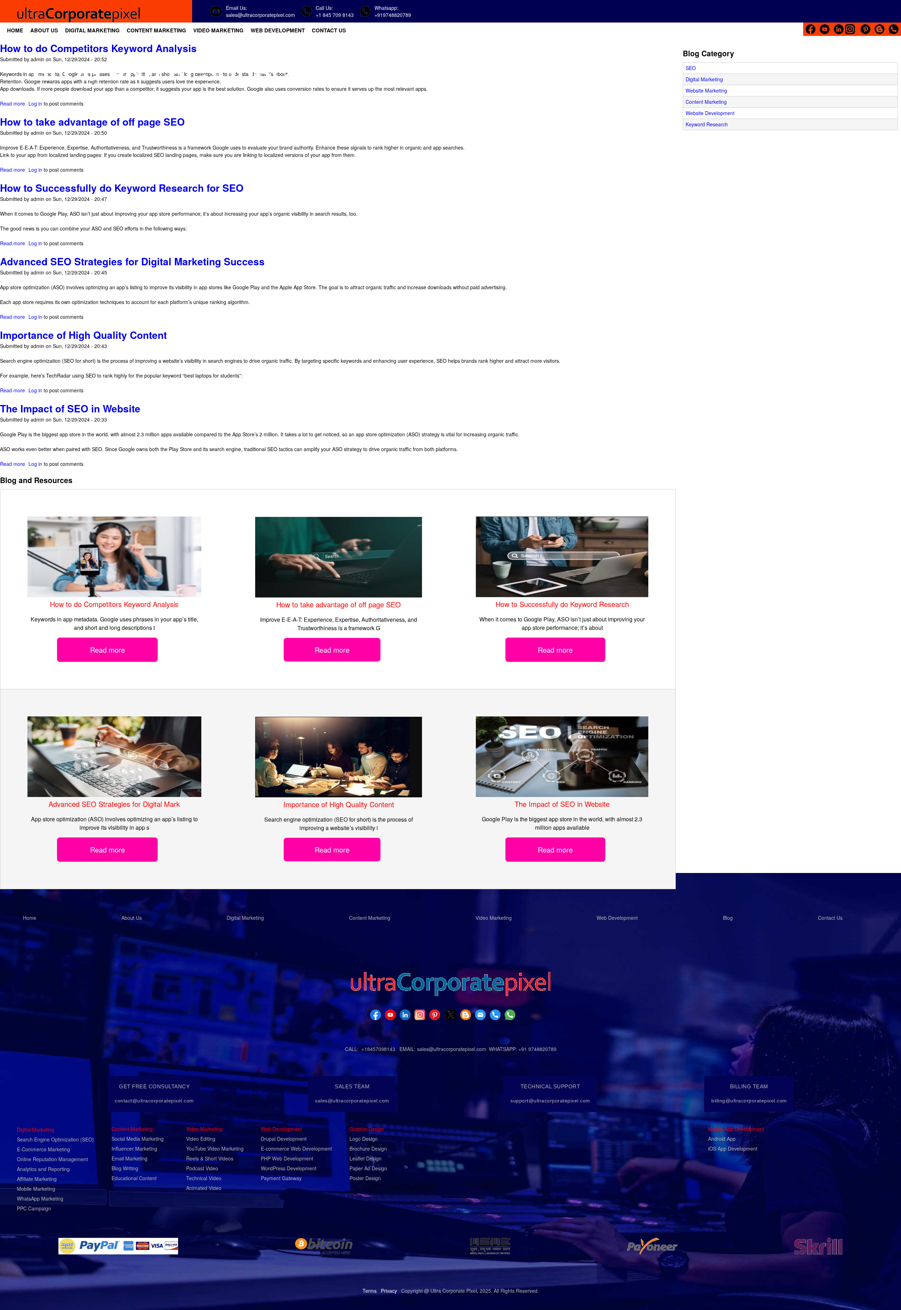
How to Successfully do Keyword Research (562, 604)
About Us (131, 917)
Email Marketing (129, 1158)
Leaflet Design (365, 1158)
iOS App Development (732, 1148)
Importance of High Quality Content (83, 335)
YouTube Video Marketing (215, 1148)
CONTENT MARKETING (156, 30)
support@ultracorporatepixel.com (550, 1100)
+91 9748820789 (537, 1048)
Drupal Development (284, 1138)
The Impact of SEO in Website (70, 408)
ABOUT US (44, 30)
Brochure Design (368, 1148)
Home (29, 917)
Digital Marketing (704, 79)
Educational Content (134, 1178)
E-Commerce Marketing (43, 1149)
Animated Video (203, 1187)
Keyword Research (707, 124)
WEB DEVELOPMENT (278, 30)
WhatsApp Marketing (40, 1198)
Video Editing (200, 1138)
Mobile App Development (736, 1128)
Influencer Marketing (134, 1148)
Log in (35, 103)
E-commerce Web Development (296, 1148)
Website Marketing (706, 90)
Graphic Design (366, 1128)
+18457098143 (378, 1048)
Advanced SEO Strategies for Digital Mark (114, 804)
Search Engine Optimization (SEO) (55, 1139)
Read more (12, 103)
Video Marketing (493, 917)
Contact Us (830, 917)
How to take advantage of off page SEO (92, 121)
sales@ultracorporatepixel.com (260, 14)
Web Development (617, 917)
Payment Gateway (281, 1178)
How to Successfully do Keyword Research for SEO (122, 188)
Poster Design (365, 1178)
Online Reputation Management (52, 1159)
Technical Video (203, 1178)
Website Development (710, 112)
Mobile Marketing (36, 1188)
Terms (370, 1290)
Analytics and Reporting (43, 1168)
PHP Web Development (287, 1158)
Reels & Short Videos (209, 1158)
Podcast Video (202, 1168)
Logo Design (363, 1138)
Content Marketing (706, 101)
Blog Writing (125, 1168)
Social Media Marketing (138, 1138)
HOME (15, 30)
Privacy (389, 1290)
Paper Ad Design (368, 1168)
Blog (728, 917)
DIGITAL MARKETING (92, 30)
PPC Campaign (34, 1208)
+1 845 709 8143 (335, 14)
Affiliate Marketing (37, 1178)
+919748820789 (392, 14)
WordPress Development (288, 1168)
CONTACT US (329, 30)
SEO (691, 67)
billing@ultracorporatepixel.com (749, 1100)
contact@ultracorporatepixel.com (154, 1100)
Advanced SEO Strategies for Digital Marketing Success (132, 261)
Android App (722, 1138)
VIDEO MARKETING (218, 30)
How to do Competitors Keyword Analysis (98, 48)
